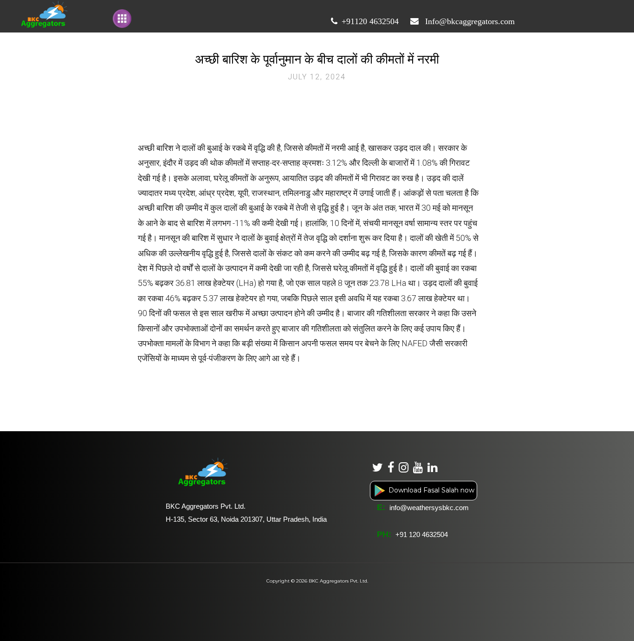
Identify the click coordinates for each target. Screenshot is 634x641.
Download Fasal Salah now (430, 490)
